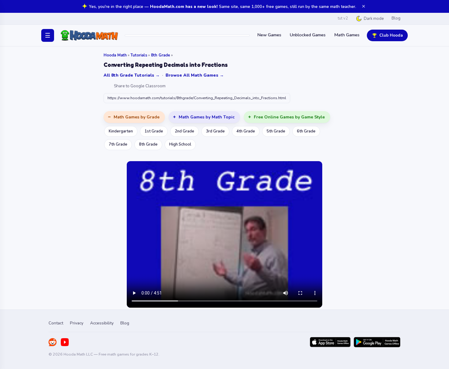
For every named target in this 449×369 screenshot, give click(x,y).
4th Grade (245, 131)
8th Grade (160, 55)
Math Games (347, 35)
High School (180, 144)
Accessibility (102, 323)
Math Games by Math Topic (207, 117)
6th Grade (306, 131)
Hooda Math (115, 55)
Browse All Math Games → (195, 75)
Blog (396, 18)
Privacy (76, 323)
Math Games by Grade (136, 117)
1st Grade (153, 131)
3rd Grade (215, 131)
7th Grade (118, 144)
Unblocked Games (308, 35)
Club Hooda (391, 35)
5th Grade (276, 131)
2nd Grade (184, 131)
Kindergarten (121, 131)
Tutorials (138, 55)
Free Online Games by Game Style (289, 117)
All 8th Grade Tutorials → (132, 75)
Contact (56, 323)
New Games (269, 35)
